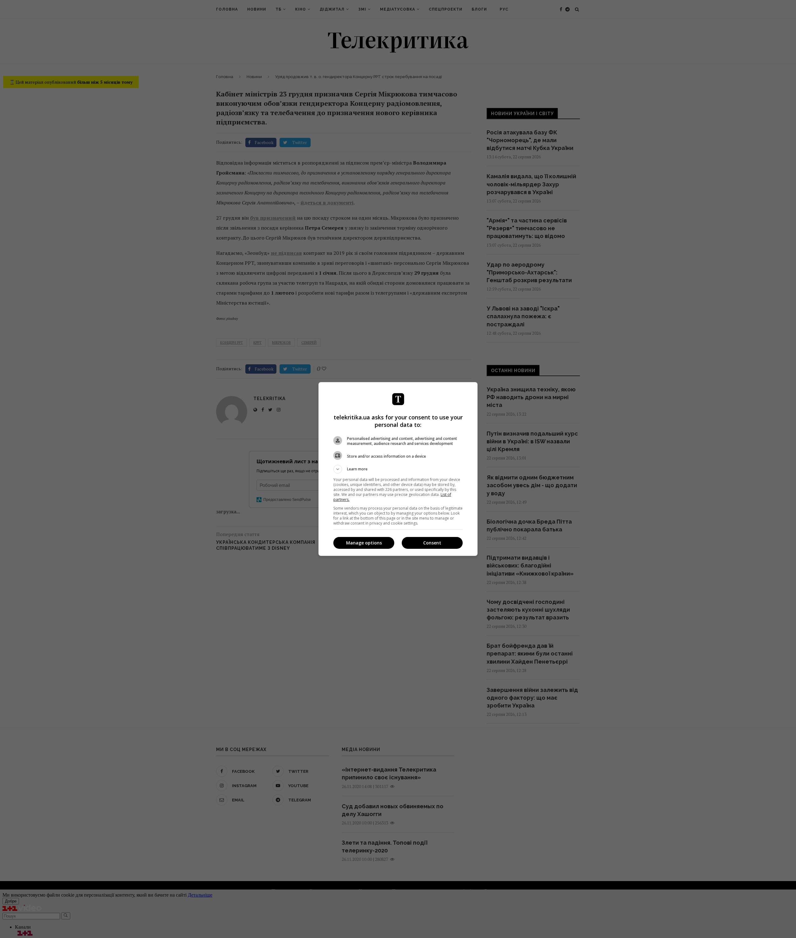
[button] (398, 469)
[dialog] (398, 469)
